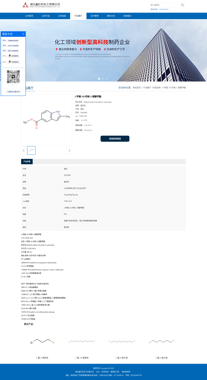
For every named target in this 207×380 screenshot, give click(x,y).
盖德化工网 (115, 372)
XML (98, 372)
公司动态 (62, 16)
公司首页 (29, 16)
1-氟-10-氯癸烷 (81, 358)
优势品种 (157, 88)
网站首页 (137, 88)
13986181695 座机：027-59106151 (111, 375)
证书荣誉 (95, 16)
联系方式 (111, 16)
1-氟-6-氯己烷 (162, 358)
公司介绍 (46, 16)
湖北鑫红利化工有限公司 (84, 372)
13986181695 (163, 9)
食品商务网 (126, 372)
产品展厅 (78, 16)
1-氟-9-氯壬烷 (122, 358)
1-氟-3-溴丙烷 (42, 358)
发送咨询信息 (115, 139)
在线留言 (127, 16)
